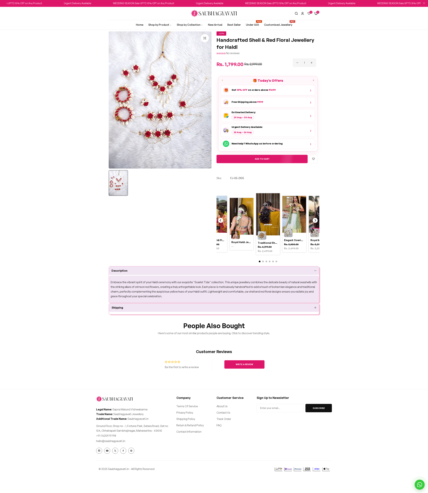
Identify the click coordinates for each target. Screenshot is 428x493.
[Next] (315, 220)
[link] (139, 25)
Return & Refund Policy (190, 425)
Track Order (224, 419)
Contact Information (188, 431)
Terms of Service (187, 406)
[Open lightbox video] (268, 224)
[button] (221, 53)
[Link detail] (99, 451)
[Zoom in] (205, 38)
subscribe (319, 408)
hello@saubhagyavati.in (110, 441)
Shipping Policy (185, 419)
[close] (423, 3)
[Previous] (220, 220)
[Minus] (297, 63)
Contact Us (223, 412)
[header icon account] (302, 13)
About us (222, 406)
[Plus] (311, 63)
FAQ (219, 425)
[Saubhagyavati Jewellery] (214, 13)
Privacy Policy (184, 412)
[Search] (296, 13)
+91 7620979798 (106, 435)
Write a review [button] (244, 364)
